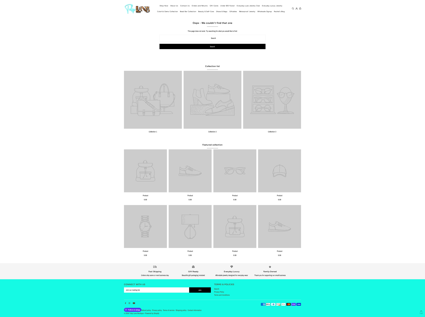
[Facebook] (125, 303)
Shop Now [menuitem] (164, 6)
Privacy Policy (219, 292)
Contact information (195, 310)
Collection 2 (212, 131)
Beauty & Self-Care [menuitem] (206, 12)
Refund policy (146, 310)
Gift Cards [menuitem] (214, 6)
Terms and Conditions (222, 295)
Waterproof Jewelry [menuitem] (247, 12)
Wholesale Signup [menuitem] (264, 12)
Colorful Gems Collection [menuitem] (167, 12)
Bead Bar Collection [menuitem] (188, 12)
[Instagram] (129, 303)
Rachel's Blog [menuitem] (279, 12)
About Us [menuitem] (174, 6)
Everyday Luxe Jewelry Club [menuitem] (248, 6)
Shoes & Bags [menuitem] (221, 12)
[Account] (297, 9)
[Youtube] (134, 303)
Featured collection (212, 145)
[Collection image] (153, 100)
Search (216, 289)
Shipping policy (181, 310)
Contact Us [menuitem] (185, 6)
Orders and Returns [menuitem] (200, 6)
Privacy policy (157, 310)
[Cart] (300, 9)
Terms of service (169, 310)
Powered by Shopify (152, 313)
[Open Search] (293, 9)
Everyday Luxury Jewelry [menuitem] (272, 6)
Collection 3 (272, 131)
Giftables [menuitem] (233, 12)
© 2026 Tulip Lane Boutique (134, 313)
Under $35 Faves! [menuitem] (227, 6)
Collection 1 (153, 131)
